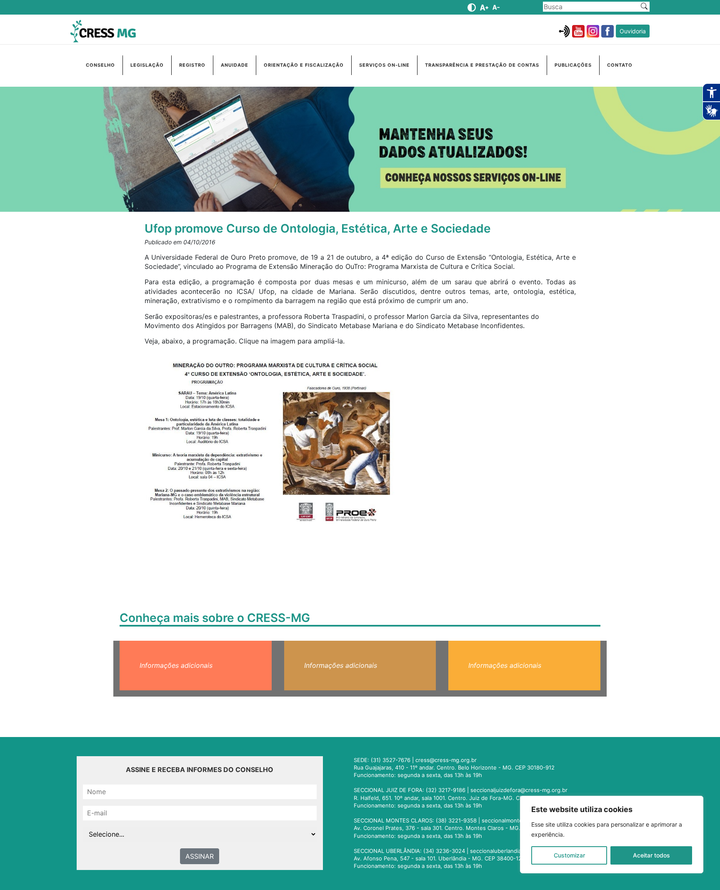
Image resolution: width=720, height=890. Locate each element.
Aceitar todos (651, 855)
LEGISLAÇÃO (147, 65)
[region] (611, 834)
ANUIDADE (234, 65)
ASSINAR (199, 856)
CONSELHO (100, 65)
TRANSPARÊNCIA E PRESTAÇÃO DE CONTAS (482, 65)
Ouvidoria (633, 31)
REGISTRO (192, 65)
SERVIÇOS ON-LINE (384, 65)
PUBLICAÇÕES (573, 65)
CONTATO (619, 65)
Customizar (569, 855)
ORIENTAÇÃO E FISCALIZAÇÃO (304, 65)
